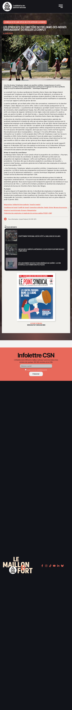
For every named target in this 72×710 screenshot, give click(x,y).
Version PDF (31, 325)
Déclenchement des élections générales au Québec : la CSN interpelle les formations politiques (39, 264)
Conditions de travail (10, 207)
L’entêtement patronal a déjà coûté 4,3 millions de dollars (39, 236)
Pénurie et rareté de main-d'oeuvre (15, 210)
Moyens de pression (60, 207)
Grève (51, 207)
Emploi (46, 207)
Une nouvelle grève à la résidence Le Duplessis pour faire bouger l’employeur (41, 250)
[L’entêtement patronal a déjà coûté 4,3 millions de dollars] (11, 235)
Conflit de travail (23, 207)
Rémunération (31, 210)
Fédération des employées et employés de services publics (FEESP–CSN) (28, 213)
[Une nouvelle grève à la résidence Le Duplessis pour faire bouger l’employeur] (11, 249)
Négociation (8, 204)
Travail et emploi (34, 204)
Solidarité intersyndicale (21, 204)
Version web (41, 325)
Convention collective (36, 207)
